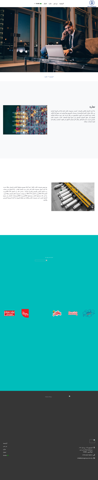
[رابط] (92, 3)
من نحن (5, 446)
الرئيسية (51, 76)
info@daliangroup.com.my (85, 458)
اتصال (4, 452)
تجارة (46, 76)
